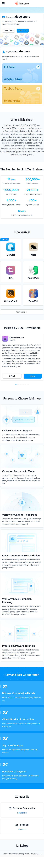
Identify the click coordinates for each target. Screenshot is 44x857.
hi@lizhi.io (22, 829)
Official (12, 376)
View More (20, 312)
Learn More (8, 30)
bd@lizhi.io (22, 813)
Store (32, 376)
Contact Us (22, 30)
